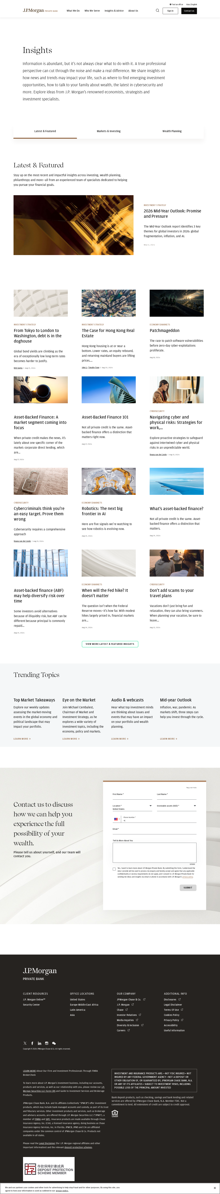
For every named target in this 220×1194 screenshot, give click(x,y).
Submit (188, 887)
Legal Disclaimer (47, 1143)
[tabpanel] (110, 407)
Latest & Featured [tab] (45, 131)
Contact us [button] (189, 11)
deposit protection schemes (78, 1147)
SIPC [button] (48, 1119)
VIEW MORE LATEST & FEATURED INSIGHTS (110, 644)
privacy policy (187, 877)
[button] (176, 4)
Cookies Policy (171, 1015)
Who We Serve (92, 11)
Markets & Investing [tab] (109, 131)
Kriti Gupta (18, 368)
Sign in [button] (170, 11)
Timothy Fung (93, 367)
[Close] (214, 1188)
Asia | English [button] (191, 4)
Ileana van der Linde (158, 455)
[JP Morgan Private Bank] (40, 978)
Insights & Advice (114, 11)
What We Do (73, 11)
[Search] (157, 11)
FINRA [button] (38, 1119)
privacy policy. (62, 1191)
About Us (133, 11)
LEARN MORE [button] (29, 1070)
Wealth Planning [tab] (172, 131)
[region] (110, 1188)
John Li (84, 367)
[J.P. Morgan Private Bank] (40, 11)
